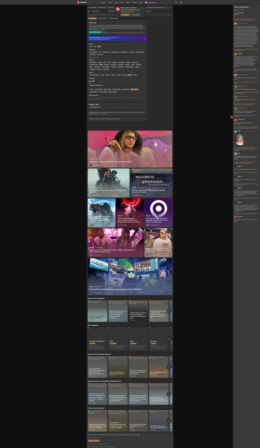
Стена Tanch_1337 (239, 10)
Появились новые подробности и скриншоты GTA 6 (246, 82)
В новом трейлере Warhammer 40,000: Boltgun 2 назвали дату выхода (244, 162)
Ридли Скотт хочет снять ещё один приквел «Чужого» (245, 173)
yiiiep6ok (240, 53)
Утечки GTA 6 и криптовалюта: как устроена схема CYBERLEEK (246, 184)
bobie (239, 153)
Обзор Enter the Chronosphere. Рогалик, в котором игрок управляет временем (245, 104)
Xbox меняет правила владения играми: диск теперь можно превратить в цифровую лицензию (246, 149)
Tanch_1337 (240, 12)
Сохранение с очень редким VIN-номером (245, 213)
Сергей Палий (241, 119)
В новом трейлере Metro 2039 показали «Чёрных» (244, 116)
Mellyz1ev (240, 216)
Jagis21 (239, 166)
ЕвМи (239, 131)
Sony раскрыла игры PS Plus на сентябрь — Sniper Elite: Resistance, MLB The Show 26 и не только (246, 70)
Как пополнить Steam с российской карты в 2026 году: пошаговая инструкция (245, 19)
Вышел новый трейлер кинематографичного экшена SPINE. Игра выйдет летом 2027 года (246, 127)
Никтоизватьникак (242, 23)
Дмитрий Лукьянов (242, 86)
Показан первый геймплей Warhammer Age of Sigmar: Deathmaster (246, 93)
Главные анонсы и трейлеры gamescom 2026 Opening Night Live (246, 50)
